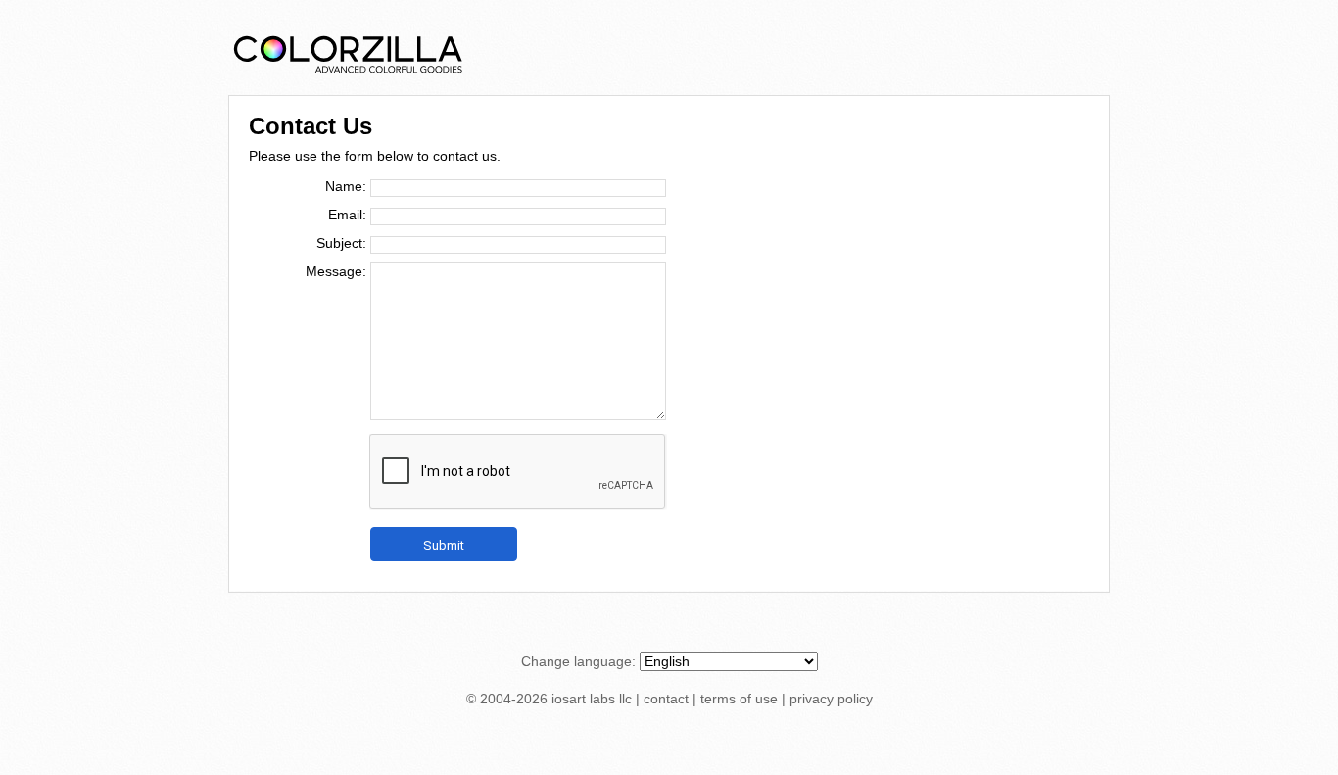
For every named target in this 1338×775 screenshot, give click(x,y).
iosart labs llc (591, 698)
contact (666, 698)
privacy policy (831, 698)
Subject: (341, 243)
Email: (347, 214)
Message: (336, 271)
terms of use (739, 698)
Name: (345, 186)
